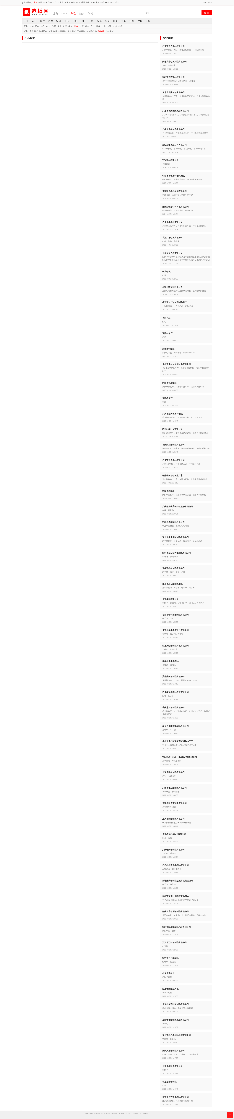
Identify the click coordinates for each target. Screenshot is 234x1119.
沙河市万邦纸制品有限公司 (174, 942)
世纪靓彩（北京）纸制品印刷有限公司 (179, 756)
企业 (64, 13)
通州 (83, 2)
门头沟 (72, 2)
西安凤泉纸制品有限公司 (173, 1050)
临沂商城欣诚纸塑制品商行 (174, 302)
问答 (90, 13)
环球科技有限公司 (170, 160)
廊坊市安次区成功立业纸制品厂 (176, 896)
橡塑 (70, 26)
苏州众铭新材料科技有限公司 (175, 206)
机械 (32, 26)
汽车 (50, 21)
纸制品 (101, 31)
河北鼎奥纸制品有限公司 (173, 521)
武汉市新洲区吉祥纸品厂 (173, 413)
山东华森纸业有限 (170, 988)
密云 (112, 2)
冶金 (87, 26)
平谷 (107, 2)
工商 (123, 21)
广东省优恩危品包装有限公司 (175, 110)
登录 (210, 2)
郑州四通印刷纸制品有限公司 (175, 911)
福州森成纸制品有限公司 (173, 444)
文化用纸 (34, 31)
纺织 (115, 26)
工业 (26, 21)
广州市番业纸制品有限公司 (174, 787)
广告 (140, 21)
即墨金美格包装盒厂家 (172, 475)
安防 (93, 26)
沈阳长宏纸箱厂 (169, 490)
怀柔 (102, 2)
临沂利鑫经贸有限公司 (172, 429)
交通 (109, 26)
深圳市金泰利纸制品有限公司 (175, 537)
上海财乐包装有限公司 (172, 237)
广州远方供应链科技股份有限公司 (177, 506)
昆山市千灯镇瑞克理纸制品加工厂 (177, 741)
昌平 (93, 2)
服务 (115, 21)
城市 (55, 13)
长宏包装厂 (167, 271)
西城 (45, 2)
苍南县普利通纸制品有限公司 (175, 614)
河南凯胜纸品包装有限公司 (174, 191)
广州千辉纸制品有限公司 (173, 849)
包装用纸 (62, 31)
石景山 (60, 2)
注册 (205, 2)
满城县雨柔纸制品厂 (171, 661)
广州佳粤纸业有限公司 (172, 222)
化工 (59, 26)
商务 (131, 21)
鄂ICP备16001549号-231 (94, 1113)
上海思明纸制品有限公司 (173, 772)
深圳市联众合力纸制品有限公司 (176, 552)
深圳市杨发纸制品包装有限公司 (176, 926)
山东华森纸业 (168, 973)
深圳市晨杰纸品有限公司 (173, 77)
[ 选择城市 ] (27, 2)
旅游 (99, 21)
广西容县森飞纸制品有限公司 (175, 865)
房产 (42, 21)
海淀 (66, 2)
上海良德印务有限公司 (172, 1066)
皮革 (120, 26)
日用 (75, 21)
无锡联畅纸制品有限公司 (173, 568)
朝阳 (50, 2)
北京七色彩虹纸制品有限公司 (175, 1004)
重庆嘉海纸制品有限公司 (173, 818)
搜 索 (206, 13)
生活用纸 (72, 31)
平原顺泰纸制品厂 (170, 1081)
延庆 (117, 2)
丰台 (55, 2)
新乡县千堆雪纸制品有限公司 (175, 725)
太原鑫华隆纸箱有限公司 (173, 92)
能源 (81, 26)
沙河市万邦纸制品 (170, 957)
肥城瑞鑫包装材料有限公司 (174, 144)
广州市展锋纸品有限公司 (173, 46)
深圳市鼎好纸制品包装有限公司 (176, 1035)
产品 (73, 13)
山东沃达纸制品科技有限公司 (175, 645)
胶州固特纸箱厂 (169, 348)
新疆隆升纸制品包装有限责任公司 (177, 880)
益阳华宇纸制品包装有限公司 (175, 1019)
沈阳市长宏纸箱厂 (170, 382)
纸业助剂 (53, 31)
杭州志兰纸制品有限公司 (173, 707)
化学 (65, 26)
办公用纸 (109, 31)
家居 (58, 21)
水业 (104, 26)
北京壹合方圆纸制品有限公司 (175, 1097)
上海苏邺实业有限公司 (172, 286)
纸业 (76, 26)
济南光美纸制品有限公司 (173, 676)
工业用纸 (81, 31)
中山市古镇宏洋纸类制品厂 (174, 175)
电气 (48, 26)
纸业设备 (43, 31)
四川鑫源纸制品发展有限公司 (175, 692)
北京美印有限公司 (170, 599)
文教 (91, 21)
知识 (81, 13)
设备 (37, 26)
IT (83, 21)
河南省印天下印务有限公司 (174, 803)
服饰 (66, 21)
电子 (43, 26)
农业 (34, 21)
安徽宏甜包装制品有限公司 (174, 61)
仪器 (54, 26)
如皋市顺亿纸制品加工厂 (173, 583)
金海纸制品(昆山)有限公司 (174, 834)
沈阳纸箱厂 (167, 333)
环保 (98, 26)
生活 (107, 21)
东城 (40, 2)
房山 (78, 2)
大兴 (97, 2)
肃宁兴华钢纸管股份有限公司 (175, 630)
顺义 (88, 2)
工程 (148, 21)
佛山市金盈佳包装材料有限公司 (176, 364)
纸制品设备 (92, 31)
